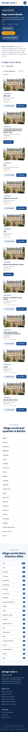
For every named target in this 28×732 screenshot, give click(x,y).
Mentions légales (8, 725)
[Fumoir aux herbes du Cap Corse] (14, 286)
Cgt (4, 231)
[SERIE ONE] (14, 85)
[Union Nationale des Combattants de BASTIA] (14, 321)
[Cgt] (14, 220)
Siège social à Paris (7, 691)
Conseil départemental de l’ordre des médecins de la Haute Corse (12, 130)
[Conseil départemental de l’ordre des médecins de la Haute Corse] (14, 118)
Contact (23, 727)
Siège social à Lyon (7, 694)
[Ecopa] (14, 355)
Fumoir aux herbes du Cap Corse (12, 298)
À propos (18, 727)
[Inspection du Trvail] (14, 187)
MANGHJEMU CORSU (10, 400)
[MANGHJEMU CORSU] (14, 388)
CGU (14, 725)
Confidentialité (20, 725)
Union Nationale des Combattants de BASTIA (12, 333)
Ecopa (5, 367)
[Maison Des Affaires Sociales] (14, 253)
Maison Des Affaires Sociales (13, 264)
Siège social (10, 24)
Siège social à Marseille (8, 696)
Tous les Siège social (7, 712)
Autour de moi (9, 33)
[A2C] (14, 154)
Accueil (3, 24)
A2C (4, 165)
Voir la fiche (21, 106)
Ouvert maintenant (9, 71)
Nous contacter (6, 717)
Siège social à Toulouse (8, 699)
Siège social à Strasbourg (9, 704)
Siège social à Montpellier (9, 701)
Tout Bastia (8, 28)
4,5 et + (6, 74)
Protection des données (9, 727)
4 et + (21, 71)
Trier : (3, 66)
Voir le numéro (10, 106)
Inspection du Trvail (10, 198)
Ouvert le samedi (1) (11, 37)
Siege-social (11, 3)
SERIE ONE (6, 96)
